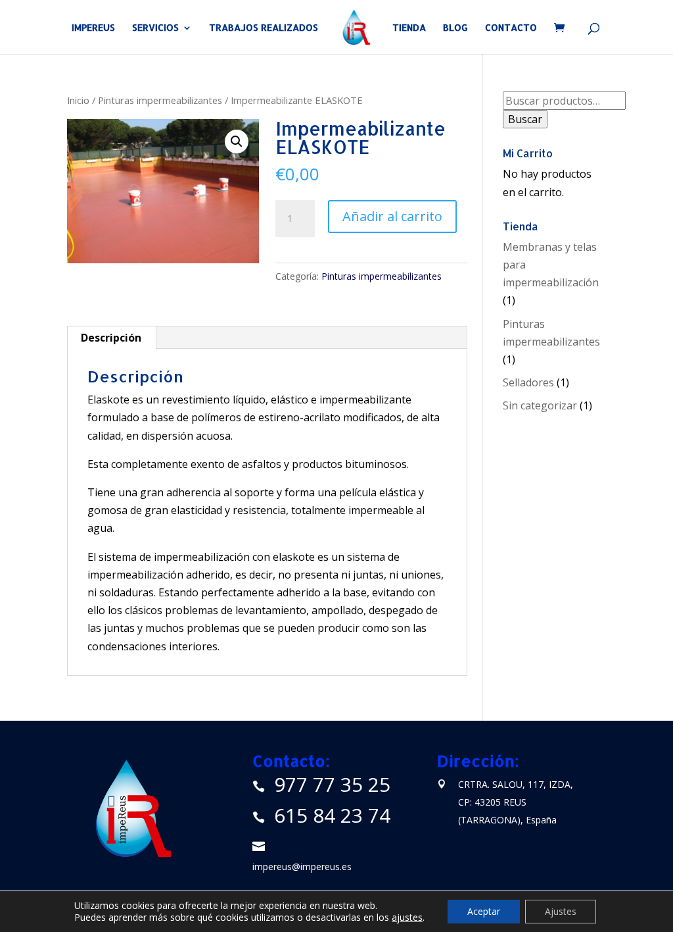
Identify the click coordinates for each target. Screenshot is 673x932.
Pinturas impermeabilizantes (160, 100)
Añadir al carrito (392, 216)
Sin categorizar (540, 405)
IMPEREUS (93, 28)
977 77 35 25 (332, 784)
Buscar (525, 119)
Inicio (78, 100)
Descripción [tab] (111, 337)
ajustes (407, 917)
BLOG (455, 28)
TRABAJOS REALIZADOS (263, 28)
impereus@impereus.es (302, 866)
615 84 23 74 (332, 815)
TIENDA (409, 28)
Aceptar (483, 911)
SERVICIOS (155, 28)
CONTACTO (511, 28)
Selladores (528, 382)
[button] (236, 141)
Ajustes (560, 911)
